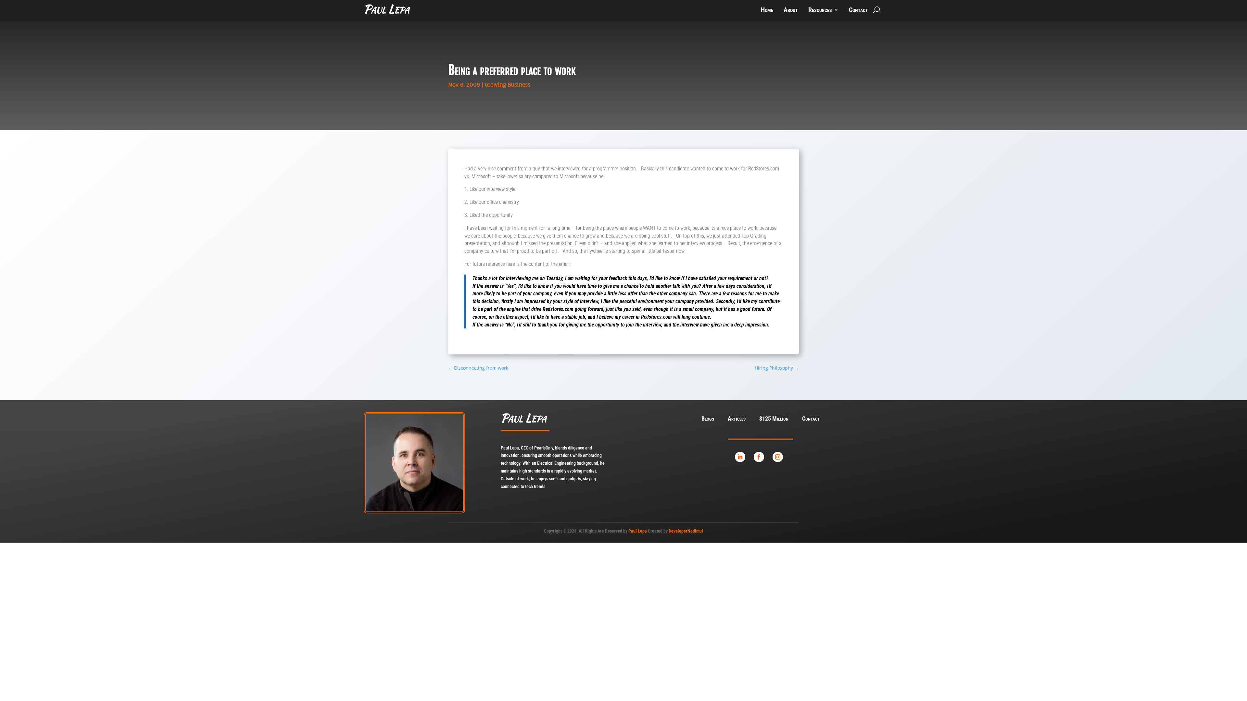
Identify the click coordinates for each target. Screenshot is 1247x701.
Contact (858, 10)
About (791, 10)
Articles (737, 419)
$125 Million (773, 419)
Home (767, 10)
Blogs (707, 419)
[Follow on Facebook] (759, 457)
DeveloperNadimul (686, 531)
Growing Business (507, 84)
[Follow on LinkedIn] (740, 457)
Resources (820, 10)
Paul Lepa (637, 531)
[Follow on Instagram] (778, 457)
